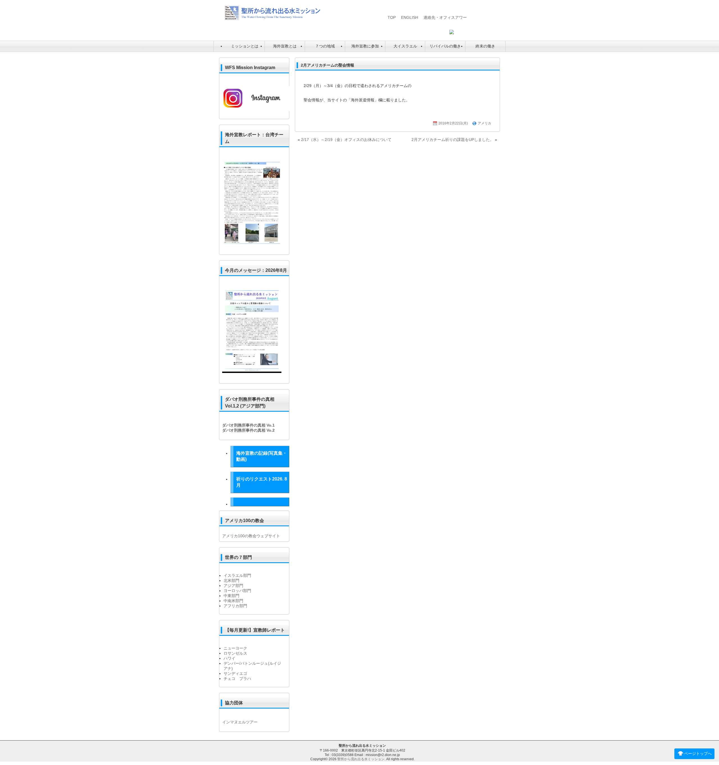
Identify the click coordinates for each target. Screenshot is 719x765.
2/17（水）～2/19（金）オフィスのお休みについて (346, 139)
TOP (392, 17)
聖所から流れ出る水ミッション (360, 759)
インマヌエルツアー (240, 722)
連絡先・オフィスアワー (445, 17)
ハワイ (229, 658)
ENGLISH (409, 17)
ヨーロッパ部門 (237, 590)
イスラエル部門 (237, 575)
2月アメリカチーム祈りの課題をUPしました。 (452, 139)
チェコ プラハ (237, 678)
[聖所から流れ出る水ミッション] (272, 19)
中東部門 (231, 595)
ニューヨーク (235, 648)
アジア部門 (233, 585)
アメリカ (484, 123)
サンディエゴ (235, 673)
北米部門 (231, 580)
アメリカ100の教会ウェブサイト (251, 536)
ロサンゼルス (235, 653)
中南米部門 (233, 600)
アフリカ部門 (235, 606)
